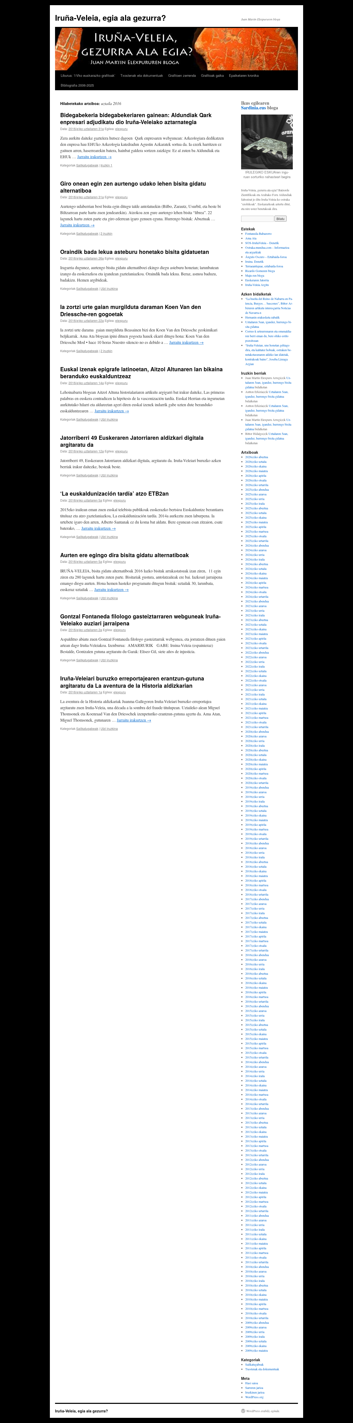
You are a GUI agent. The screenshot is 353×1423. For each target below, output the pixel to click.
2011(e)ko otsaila (255, 1257)
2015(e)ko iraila (255, 1020)
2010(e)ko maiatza (256, 1299)
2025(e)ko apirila (255, 527)
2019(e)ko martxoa (256, 829)
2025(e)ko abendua (257, 489)
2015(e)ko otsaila (255, 1052)
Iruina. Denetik (254, 261)
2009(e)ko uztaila (255, 1341)
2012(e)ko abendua (257, 1159)
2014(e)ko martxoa (256, 1094)
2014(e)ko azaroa (255, 1066)
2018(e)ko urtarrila (256, 894)
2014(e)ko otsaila (255, 1099)
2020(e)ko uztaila (255, 755)
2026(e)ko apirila (255, 475)
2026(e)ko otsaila (255, 480)
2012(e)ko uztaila (255, 1183)
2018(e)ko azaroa (255, 848)
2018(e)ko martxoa (256, 885)
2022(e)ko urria (254, 662)
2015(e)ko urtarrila (256, 1057)
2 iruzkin (106, 233)
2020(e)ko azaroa (255, 736)
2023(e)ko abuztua (256, 620)
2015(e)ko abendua (257, 1006)
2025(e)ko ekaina (255, 517)
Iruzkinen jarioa (254, 1392)
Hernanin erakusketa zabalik (262, 317)
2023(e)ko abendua (257, 601)
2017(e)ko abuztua (256, 917)
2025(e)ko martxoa (256, 531)
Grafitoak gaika (212, 75)
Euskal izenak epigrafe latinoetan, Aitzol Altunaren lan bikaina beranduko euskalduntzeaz (141, 372)
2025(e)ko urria (254, 499)
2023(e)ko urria (254, 610)
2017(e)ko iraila (255, 913)
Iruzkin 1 (106, 165)
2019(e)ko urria (254, 796)
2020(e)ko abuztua (256, 750)
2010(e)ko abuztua (256, 1285)
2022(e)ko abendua (257, 652)
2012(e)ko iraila (255, 1173)
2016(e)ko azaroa (255, 959)
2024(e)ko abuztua (256, 564)
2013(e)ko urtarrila (256, 1155)
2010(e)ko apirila (255, 1304)
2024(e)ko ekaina (255, 573)
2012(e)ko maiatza (256, 1192)
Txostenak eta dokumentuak (141, 75)
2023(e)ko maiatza (256, 634)
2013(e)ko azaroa (255, 1113)
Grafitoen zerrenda (182, 75)
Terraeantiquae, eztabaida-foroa (264, 266)
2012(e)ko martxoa (256, 1201)
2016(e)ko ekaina (255, 983)
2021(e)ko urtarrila (256, 727)
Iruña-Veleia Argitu (257, 285)
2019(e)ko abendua (257, 787)
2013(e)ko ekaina (255, 1132)
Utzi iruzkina (109, 288)
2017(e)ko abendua (257, 899)
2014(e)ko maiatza (256, 1090)
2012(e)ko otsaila (255, 1206)
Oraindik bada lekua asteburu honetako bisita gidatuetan (134, 251)
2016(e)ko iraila (255, 969)
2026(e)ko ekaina (255, 466)
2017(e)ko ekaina (255, 927)
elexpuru (121, 128)
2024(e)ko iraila (255, 559)
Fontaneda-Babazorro (258, 233)
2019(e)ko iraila (255, 801)
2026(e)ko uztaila (255, 461)
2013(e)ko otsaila (255, 1150)
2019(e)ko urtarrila (256, 838)
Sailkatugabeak (87, 165)
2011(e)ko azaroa (255, 1220)
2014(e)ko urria (254, 1071)
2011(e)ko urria (254, 1225)
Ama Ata (250, 238)
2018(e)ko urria (254, 852)
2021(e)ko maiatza (256, 708)
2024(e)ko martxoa (256, 587)
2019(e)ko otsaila (255, 834)
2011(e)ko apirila (255, 1248)
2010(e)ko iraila (255, 1280)
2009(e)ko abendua (257, 1322)
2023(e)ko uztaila (255, 624)
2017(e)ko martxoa (256, 941)
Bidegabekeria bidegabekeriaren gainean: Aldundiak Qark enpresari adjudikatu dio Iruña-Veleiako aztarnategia (136, 118)
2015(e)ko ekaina (255, 1034)
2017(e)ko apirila (255, 936)
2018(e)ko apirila (255, 880)
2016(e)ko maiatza (256, 987)
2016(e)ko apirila (255, 992)
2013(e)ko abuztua (256, 1122)
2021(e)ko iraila (255, 694)
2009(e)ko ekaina (255, 1346)
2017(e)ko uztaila (255, 922)
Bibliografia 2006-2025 (77, 85)
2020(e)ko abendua (257, 731)
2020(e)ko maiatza (256, 764)
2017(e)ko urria (254, 908)
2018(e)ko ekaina (255, 871)
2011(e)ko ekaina (255, 1239)
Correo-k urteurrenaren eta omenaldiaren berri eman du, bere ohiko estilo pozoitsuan (268, 336)
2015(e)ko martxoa (256, 1048)
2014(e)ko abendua (257, 1062)
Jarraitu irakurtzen (94, 156)
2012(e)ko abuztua (256, 1178)
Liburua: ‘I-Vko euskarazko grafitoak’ (88, 75)
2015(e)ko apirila (255, 1043)
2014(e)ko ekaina (255, 1085)
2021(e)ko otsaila (255, 722)
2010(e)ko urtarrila (256, 1318)
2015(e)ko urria (254, 1015)
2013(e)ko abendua (257, 1108)
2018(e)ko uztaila (255, 866)
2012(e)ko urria (254, 1169)
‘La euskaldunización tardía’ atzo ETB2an (114, 493)
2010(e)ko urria (254, 1276)
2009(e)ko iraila (255, 1336)
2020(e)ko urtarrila (256, 783)
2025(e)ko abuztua (256, 508)
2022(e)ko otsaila (255, 680)
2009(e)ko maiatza (256, 1350)
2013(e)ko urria (254, 1118)
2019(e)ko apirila (255, 824)
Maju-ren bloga (254, 275)
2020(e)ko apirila (255, 769)
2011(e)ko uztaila (255, 1234)
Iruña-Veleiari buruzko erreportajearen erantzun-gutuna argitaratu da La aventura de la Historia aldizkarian (132, 681)
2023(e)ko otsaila (255, 643)
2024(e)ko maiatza (256, 578)
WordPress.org (254, 1397)
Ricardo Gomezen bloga (260, 271)
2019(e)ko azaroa (255, 792)
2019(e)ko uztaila (255, 810)
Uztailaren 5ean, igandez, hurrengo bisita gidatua (268, 382)
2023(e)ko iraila (255, 615)
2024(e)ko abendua (257, 545)
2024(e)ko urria (254, 554)
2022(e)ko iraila (255, 666)
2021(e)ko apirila (255, 713)
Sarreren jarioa (254, 1388)
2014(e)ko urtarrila (256, 1104)
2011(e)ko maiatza (256, 1243)
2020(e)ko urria (254, 741)
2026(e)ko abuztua (256, 457)
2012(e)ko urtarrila (256, 1211)
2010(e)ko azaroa (255, 1271)
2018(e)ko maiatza (256, 876)
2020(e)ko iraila (255, 745)
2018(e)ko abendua (257, 843)
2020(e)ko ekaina (255, 759)
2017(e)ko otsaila (255, 945)
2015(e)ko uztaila (255, 1029)
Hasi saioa (251, 1383)
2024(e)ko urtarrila (256, 596)
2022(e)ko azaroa (255, 657)
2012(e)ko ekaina (255, 1187)
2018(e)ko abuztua (256, 862)
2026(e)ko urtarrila (256, 485)
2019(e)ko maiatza (256, 820)
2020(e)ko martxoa (256, 773)
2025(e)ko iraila (255, 503)
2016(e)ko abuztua (256, 973)
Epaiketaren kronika (244, 75)
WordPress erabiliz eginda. (263, 1411)
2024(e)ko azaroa (255, 550)
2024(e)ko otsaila (255, 592)
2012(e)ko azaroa (255, 1164)
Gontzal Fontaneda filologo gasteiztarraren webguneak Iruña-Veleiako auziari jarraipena (140, 619)
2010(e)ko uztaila (255, 1290)
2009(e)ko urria (254, 1332)
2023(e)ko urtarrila (256, 648)
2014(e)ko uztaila (255, 1080)
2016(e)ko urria (254, 964)
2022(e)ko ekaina (255, 675)
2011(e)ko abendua (257, 1215)
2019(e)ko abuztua (256, 806)
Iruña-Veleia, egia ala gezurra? (110, 17)
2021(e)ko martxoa (256, 717)
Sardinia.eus (253, 107)
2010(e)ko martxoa (256, 1308)
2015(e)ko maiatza (256, 1038)
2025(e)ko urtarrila (256, 541)
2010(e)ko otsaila (255, 1313)
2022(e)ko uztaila (255, 671)
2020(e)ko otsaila (255, 778)
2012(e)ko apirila (255, 1197)
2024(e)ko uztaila (255, 568)
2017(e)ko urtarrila (256, 950)
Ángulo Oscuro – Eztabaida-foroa (266, 257)
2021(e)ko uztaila (255, 699)
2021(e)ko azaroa (255, 685)
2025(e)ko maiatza (256, 522)
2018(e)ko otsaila (255, 890)
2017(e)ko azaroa (255, 904)
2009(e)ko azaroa (255, 1327)
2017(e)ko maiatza (256, 931)
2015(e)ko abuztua (256, 1025)
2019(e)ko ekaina (255, 815)
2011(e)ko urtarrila (256, 1262)
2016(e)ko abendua (257, 955)
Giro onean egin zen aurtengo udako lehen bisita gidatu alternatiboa (133, 186)
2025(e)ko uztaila (255, 513)
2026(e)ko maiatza (256, 471)
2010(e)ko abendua (257, 1267)
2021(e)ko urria (254, 689)
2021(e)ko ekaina (255, 703)
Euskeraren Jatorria (257, 280)
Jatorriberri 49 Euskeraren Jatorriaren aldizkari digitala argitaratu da (132, 441)
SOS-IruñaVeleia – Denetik (262, 243)
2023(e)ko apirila (255, 638)
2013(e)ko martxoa (256, 1146)
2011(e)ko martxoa (256, 1253)
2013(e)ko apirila (255, 1141)
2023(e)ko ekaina (255, 629)
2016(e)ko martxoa (256, 997)
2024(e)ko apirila (255, 582)
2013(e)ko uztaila (255, 1127)
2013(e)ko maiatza (256, 1136)
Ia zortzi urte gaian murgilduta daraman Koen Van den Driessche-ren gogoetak (130, 310)
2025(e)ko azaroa (255, 494)
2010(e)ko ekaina (255, 1294)
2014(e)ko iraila (255, 1076)
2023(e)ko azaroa (255, 606)
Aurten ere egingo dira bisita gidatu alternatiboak (124, 555)
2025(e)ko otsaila (255, 536)
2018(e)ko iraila (255, 857)
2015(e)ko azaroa (255, 1011)
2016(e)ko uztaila (255, 978)
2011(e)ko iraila (255, 1229)
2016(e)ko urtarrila (256, 1001)
